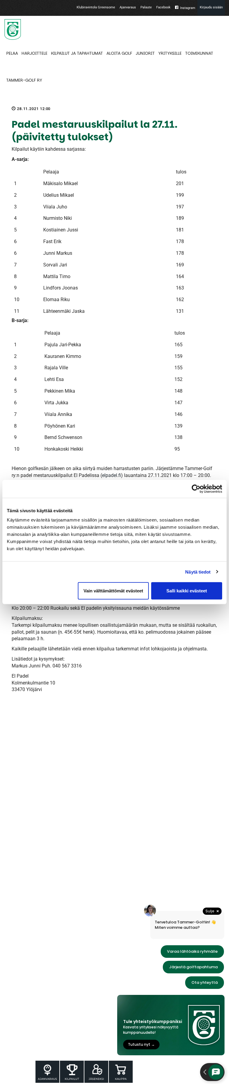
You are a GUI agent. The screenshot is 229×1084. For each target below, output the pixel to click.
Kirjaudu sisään (211, 7)
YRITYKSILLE (170, 53)
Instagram (187, 8)
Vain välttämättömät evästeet (113, 590)
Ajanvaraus (128, 7)
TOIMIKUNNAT (199, 53)
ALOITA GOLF (119, 53)
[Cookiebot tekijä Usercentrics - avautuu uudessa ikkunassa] (196, 488)
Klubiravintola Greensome (96, 7)
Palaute (146, 7)
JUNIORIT (145, 53)
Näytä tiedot (198, 571)
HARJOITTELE (34, 53)
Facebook (163, 7)
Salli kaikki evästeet (186, 590)
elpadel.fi (111, 475)
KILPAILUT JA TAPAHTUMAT (77, 53)
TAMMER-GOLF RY (24, 80)
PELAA (12, 53)
